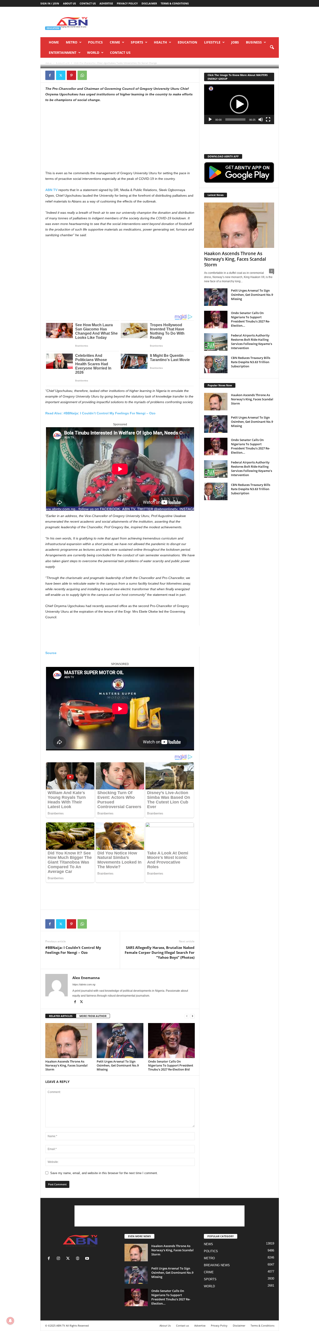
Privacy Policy (127, 3)
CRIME (115, 42)
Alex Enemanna (59, 62)
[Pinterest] (71, 75)
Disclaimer (149, 3)
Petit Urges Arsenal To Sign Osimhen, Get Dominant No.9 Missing (118, 1065)
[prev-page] (186, 1016)
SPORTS (137, 42)
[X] (60, 75)
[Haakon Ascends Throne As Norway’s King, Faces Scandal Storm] (68, 1040)
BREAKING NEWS (217, 1265)
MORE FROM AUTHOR (92, 1016)
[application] (239, 104)
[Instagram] (59, 1259)
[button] (272, 47)
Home (54, 42)
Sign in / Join (49, 3)
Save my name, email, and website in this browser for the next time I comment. (104, 1173)
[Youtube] (87, 1259)
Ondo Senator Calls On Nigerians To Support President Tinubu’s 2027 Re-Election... (250, 319)
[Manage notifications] (10, 1320)
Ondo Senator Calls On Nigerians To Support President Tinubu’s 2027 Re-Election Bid (170, 1065)
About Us (69, 3)
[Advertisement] (194, 22)
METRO (71, 42)
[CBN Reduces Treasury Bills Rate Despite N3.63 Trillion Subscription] (215, 364)
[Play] (210, 119)
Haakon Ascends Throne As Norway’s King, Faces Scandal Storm (66, 1065)
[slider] (235, 119)
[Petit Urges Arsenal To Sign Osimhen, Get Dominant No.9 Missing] (120, 1040)
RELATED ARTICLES (60, 1016)
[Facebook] (50, 75)
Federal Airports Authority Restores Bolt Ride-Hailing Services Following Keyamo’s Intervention (251, 341)
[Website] (78, 1259)
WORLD (93, 52)
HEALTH (160, 42)
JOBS (235, 42)
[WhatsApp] (82, 75)
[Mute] (260, 119)
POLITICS (95, 42)
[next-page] (192, 1016)
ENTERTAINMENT (62, 52)
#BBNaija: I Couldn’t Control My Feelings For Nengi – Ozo (73, 950)
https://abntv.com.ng (83, 984)
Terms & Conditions (175, 3)
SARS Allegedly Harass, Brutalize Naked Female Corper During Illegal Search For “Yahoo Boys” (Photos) (160, 952)
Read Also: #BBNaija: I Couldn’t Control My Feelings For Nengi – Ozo (100, 413)
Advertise (106, 3)
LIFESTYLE (212, 42)
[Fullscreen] (268, 119)
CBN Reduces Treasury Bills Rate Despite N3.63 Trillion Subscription (250, 362)
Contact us (88, 3)
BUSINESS (254, 42)
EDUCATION (187, 42)
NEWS (208, 1244)
